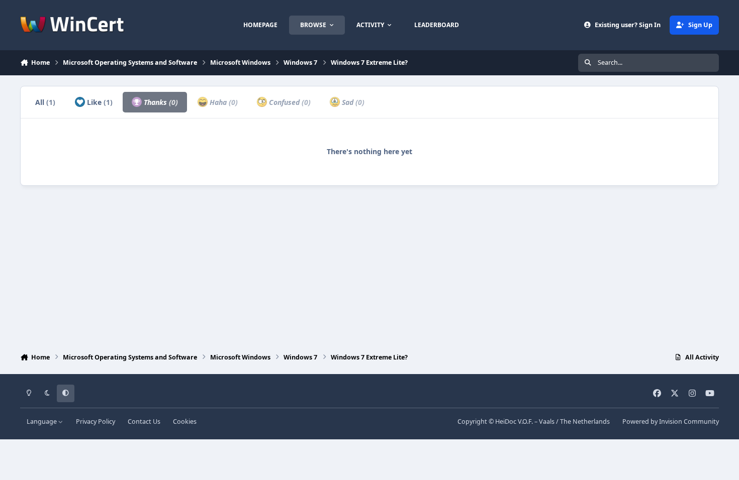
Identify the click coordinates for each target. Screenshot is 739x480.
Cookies (185, 421)
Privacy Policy (95, 421)
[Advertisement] (369, 266)
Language (42, 421)
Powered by (670, 421)
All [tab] (45, 102)
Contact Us (144, 421)
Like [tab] (99, 102)
